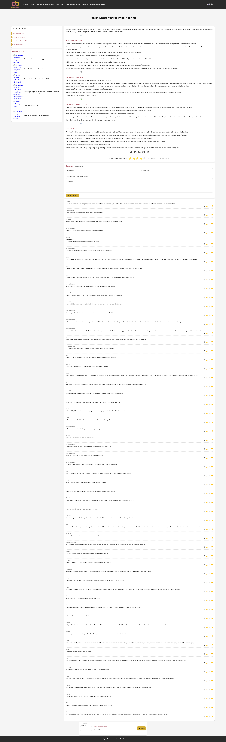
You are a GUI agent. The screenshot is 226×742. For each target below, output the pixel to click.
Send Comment (72, 195)
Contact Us (85, 4)
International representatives (45, 4)
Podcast (32, 4)
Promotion (25, 4)
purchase (142, 728)
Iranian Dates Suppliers (18, 37)
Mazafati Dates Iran (17, 45)
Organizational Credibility (97, 4)
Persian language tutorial (72, 4)
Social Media (59, 4)
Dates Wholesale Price (18, 34)
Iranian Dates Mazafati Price (20, 41)
